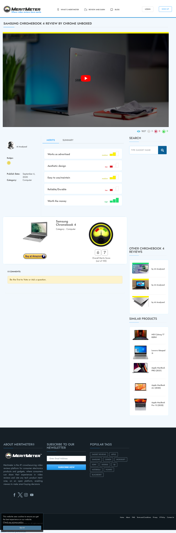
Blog (117, 9)
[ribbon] (14, 17)
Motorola (96, 469)
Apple (113, 454)
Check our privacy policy (13, 522)
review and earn (97, 9)
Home (122, 517)
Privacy (155, 517)
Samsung (96, 459)
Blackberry (97, 475)
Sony (94, 464)
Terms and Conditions (144, 517)
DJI (114, 464)
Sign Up (165, 9)
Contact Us (170, 517)
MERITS (51, 140)
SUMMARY (68, 140)
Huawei (109, 469)
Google (105, 464)
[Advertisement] (149, 200)
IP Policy (162, 517)
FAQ (133, 517)
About (128, 517)
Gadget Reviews (99, 454)
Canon (108, 459)
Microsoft (120, 459)
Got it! (22, 528)
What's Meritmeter (70, 9)
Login (147, 9)
